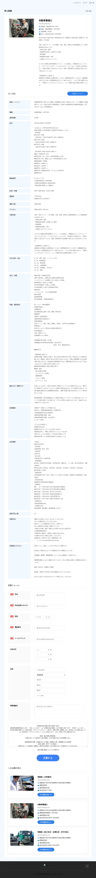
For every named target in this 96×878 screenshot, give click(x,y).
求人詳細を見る (45, 794)
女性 (49, 617)
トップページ (77, 2)
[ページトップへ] (87, 866)
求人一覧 (91, 2)
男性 (40, 617)
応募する (48, 758)
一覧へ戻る (88, 11)
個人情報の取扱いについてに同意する (48, 750)
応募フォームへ (77, 93)
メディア (84, 2)
